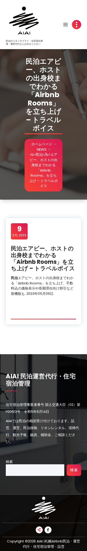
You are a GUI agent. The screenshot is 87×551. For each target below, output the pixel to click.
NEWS (41, 149)
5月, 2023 (19, 231)
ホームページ (41, 144)
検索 (9, 461)
